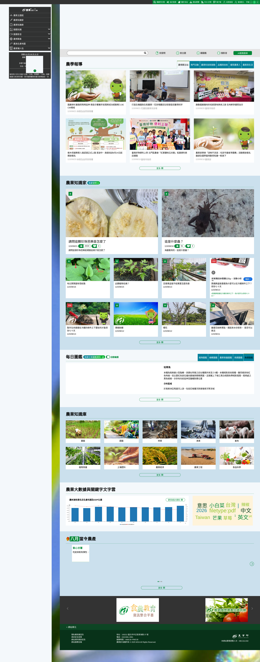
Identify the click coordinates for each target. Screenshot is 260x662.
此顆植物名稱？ (122, 283)
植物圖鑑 (203, 357)
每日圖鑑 (74, 357)
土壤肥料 (121, 479)
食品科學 (237, 479)
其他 (214, 261)
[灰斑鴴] (112, 384)
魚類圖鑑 (249, 357)
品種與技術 (223, 65)
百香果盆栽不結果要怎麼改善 (176, 283)
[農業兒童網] (182, 622)
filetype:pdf (222, 522)
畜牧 (237, 453)
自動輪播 (114, 357)
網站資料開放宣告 (78, 651)
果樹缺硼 (119, 328)
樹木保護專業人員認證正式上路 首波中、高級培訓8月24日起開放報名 (95, 154)
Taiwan (202, 529)
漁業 (198, 453)
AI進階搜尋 (243, 53)
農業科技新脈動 (208, 65)
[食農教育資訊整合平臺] (137, 622)
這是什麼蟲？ (174, 241)
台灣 (231, 517)
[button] (71, 639)
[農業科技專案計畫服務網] (93, 622)
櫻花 (165, 328)
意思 (202, 517)
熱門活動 (195, 65)
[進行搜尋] (145, 53)
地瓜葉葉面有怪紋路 (76, 283)
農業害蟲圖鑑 (226, 357)
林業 (160, 453)
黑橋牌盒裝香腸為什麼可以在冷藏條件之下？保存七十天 (231, 285)
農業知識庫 (76, 426)
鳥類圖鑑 (238, 357)
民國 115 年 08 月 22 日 (29, 54)
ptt (250, 528)
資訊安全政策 (76, 649)
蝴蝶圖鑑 (213, 357)
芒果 (217, 530)
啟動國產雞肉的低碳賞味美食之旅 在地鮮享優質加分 (219, 105)
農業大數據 (76, 501)
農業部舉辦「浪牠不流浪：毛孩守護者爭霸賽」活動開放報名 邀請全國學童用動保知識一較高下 (224, 154)
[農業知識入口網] (30, 9)
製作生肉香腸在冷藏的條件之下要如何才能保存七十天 (87, 329)
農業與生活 (248, 65)
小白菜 (217, 517)
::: (1, 1)
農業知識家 (76, 183)
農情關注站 (183, 65)
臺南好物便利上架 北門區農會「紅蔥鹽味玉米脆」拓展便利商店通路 (159, 154)
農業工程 (198, 479)
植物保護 (83, 479)
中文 (245, 523)
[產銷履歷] (226, 622)
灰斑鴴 (167, 367)
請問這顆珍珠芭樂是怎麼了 (87, 241)
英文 (243, 529)
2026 (201, 522)
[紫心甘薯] (218, 565)
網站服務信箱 (76, 654)
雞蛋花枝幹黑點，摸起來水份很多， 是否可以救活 (231, 329)
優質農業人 (235, 65)
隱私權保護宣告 (77, 646)
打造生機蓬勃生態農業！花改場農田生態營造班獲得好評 (157, 105)
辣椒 (245, 516)
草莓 (227, 530)
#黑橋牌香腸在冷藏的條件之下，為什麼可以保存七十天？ (230, 295)
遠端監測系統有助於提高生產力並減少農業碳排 (214, 588)
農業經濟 (160, 479)
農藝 (83, 453)
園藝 (121, 453)
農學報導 (74, 64)
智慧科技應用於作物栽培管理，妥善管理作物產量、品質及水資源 (218, 583)
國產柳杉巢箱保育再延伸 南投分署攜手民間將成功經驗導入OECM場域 (96, 106)
